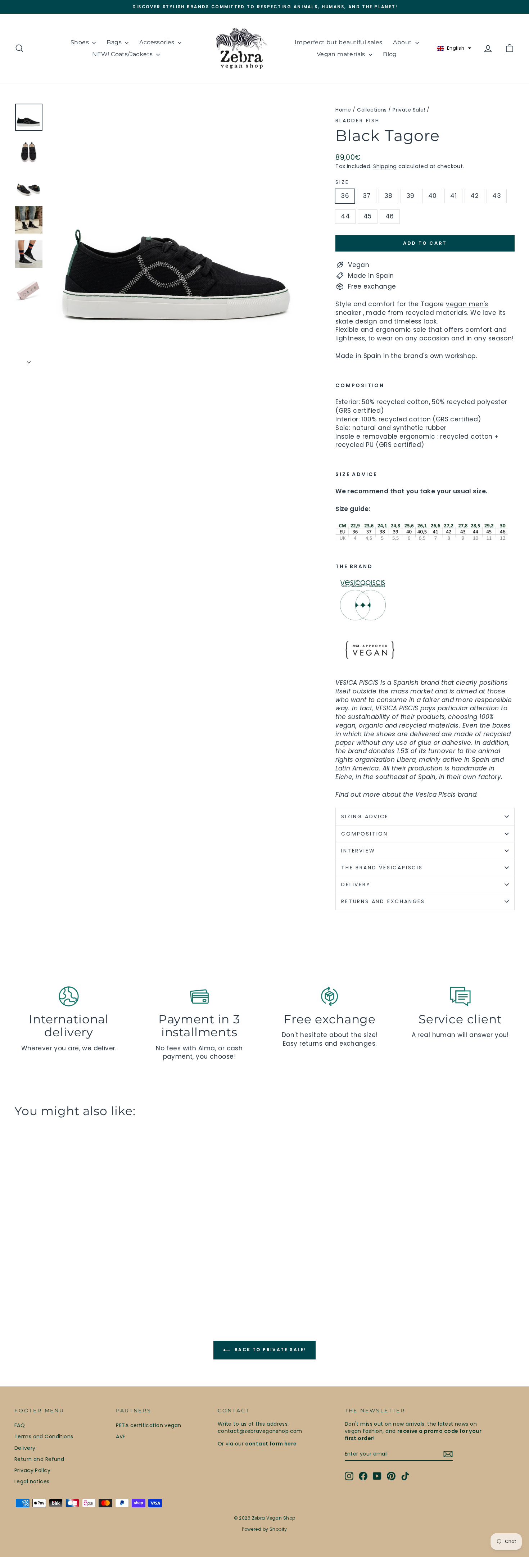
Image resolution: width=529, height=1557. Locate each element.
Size (342, 182)
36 (345, 195)
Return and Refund (39, 1459)
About (403, 42)
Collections (372, 109)
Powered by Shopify (264, 1529)
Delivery (24, 1448)
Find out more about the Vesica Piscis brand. (406, 794)
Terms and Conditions (43, 1436)
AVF (120, 1436)
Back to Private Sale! (270, 1349)
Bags (115, 42)
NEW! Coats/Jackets (123, 54)
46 (389, 216)
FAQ (19, 1425)
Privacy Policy (32, 1470)
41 (453, 195)
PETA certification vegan (148, 1425)
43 (496, 195)
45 (367, 216)
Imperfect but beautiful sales (339, 42)
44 (345, 216)
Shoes (80, 42)
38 (388, 195)
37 (367, 195)
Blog (390, 54)
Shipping (385, 166)
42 (474, 195)
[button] (454, 48)
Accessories (157, 42)
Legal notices (32, 1481)
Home (343, 109)
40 (432, 195)
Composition (364, 833)
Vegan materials (342, 54)
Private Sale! (409, 109)
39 (410, 195)
